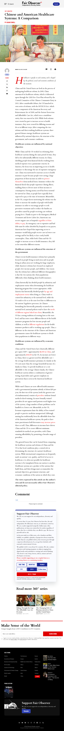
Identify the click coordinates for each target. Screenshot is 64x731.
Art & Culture (7, 664)
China (22, 676)
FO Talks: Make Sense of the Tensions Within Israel (54, 667)
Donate (26, 711)
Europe (22, 659)
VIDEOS (49, 663)
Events (36, 659)
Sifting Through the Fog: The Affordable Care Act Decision (24, 610)
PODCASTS (50, 672)
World (5, 676)
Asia (22, 667)
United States (24, 670)
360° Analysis (8, 11)
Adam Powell (11, 22)
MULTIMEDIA (50, 656)
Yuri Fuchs (19, 613)
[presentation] (16, 602)
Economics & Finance (9, 659)
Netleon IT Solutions (40, 727)
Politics (6, 656)
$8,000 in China (45, 352)
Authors (36, 664)
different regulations (36, 324)
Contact (36, 673)
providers (40, 395)
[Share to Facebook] (7, 81)
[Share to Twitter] (7, 84)
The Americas (24, 656)
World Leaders (7, 673)
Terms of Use (23, 639)
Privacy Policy (14, 639)
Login (16, 500)
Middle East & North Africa (26, 662)
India (22, 673)
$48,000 (29, 355)
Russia (36, 656)
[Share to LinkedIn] (7, 87)
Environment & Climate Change (11, 670)
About (36, 667)
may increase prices (48, 422)
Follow (7, 74)
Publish (36, 670)
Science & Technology (9, 667)
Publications (37, 662)
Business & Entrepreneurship (10, 662)
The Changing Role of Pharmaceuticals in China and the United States (44, 610)
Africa (22, 664)
